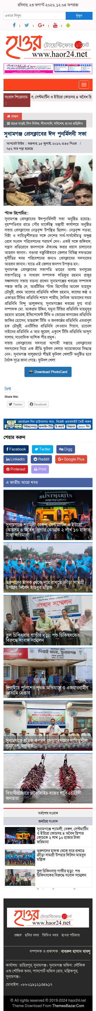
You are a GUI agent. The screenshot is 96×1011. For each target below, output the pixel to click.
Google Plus (73, 459)
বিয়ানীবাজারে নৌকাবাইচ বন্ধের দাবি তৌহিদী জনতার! (43, 795)
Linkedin (17, 459)
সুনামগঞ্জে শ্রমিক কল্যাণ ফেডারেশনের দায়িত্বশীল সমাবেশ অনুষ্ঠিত (47, 743)
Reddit (43, 459)
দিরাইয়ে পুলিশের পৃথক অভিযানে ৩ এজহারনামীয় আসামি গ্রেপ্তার (47, 690)
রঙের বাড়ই (18, 123)
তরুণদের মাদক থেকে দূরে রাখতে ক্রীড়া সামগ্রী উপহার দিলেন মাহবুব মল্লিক (45, 585)
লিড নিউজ (32, 123)
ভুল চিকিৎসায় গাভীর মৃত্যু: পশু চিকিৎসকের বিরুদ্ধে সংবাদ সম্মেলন (42, 638)
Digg (67, 449)
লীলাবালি (46, 123)
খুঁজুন (79, 15)
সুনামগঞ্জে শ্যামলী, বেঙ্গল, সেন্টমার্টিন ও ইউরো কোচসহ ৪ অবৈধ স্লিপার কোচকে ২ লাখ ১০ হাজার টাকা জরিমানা (48, 530)
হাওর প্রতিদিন (74, 123)
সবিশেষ (59, 123)
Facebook (17, 449)
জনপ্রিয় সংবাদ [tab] (48, 821)
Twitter (44, 449)
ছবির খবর (32, 935)
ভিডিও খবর (50, 935)
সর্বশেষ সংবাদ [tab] (48, 813)
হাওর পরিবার (71, 935)
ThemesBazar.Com (68, 1005)
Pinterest (17, 469)
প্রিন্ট (8, 389)
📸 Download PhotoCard (48, 372)
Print (42, 469)
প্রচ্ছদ (14, 116)
